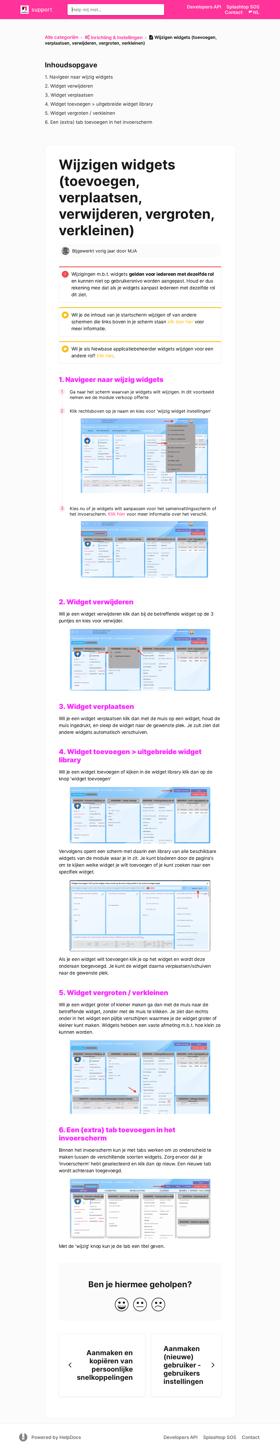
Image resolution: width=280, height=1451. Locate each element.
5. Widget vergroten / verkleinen (80, 113)
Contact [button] (234, 12)
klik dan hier (180, 321)
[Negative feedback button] (158, 1304)
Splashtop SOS (242, 7)
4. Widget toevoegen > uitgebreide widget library (99, 104)
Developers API (204, 7)
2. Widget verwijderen (69, 86)
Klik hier (105, 355)
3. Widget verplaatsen (69, 95)
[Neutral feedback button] (140, 1304)
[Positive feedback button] (121, 1304)
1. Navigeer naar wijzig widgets (79, 77)
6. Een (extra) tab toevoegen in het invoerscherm (98, 122)
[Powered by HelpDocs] (24, 1437)
